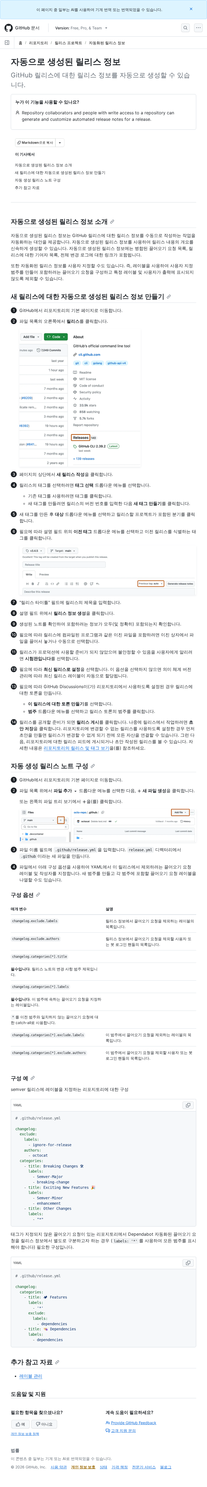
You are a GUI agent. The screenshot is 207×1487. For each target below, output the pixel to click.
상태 (103, 1467)
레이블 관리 (30, 1376)
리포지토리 (38, 42)
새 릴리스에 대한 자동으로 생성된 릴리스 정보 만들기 (87, 296)
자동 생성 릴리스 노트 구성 (49, 766)
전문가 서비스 (144, 1467)
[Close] (191, 9)
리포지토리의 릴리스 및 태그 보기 (76, 748)
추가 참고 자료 (32, 1362)
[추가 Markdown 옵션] (59, 142)
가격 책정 (120, 1467)
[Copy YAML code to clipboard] (188, 1105)
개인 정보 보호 (83, 1467)
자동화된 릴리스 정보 (107, 42)
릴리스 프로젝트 (68, 42)
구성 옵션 (22, 895)
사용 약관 (59, 1467)
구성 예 (19, 1078)
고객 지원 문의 (123, 1430)
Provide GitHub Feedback (133, 1422)
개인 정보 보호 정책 (25, 1434)
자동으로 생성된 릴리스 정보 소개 (59, 221)
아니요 (47, 1424)
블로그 (165, 1467)
